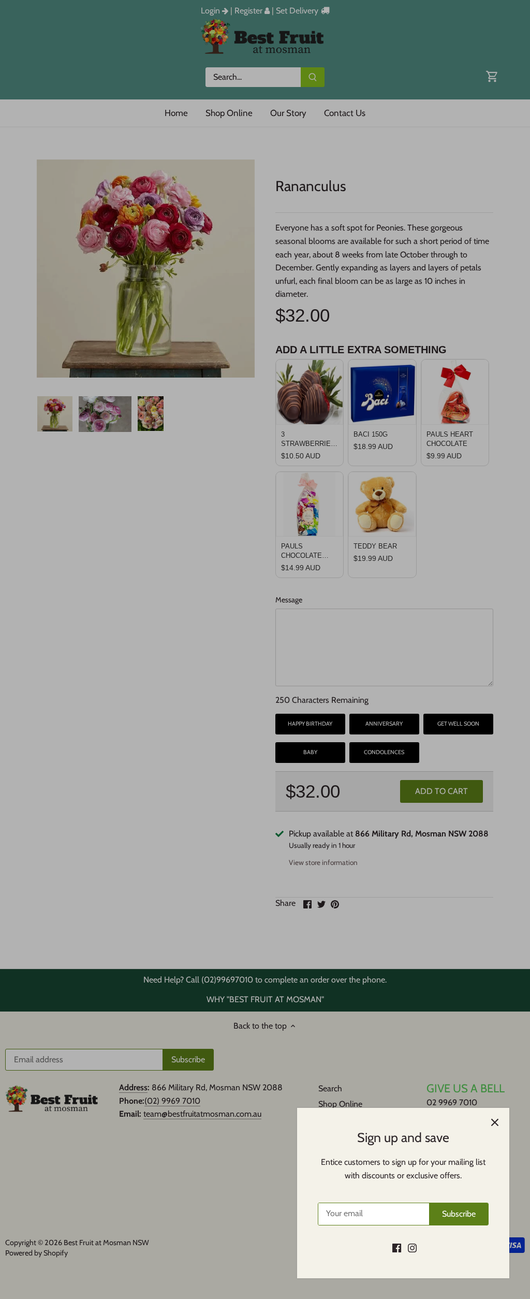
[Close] (494, 1122)
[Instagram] (412, 1247)
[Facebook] (396, 1247)
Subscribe (459, 1214)
